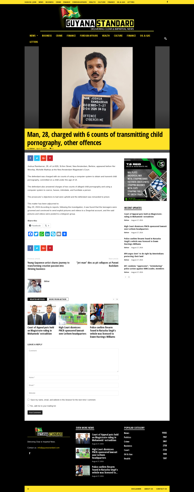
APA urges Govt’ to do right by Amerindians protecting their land (144, 255)
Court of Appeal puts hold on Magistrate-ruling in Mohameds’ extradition (41, 330)
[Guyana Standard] (97, 18)
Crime (58, 2)
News (41, 2)
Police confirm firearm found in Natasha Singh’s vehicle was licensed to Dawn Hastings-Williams (103, 332)
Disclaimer (136, 489)
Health (92, 2)
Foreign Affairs (79, 2)
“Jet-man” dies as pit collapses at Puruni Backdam (97, 264)
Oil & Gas (121, 2)
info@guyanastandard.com (48, 448)
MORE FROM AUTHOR (57, 299)
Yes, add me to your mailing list (42, 406)
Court (126, 450)
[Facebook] (167, 2)
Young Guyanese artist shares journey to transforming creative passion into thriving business (48, 265)
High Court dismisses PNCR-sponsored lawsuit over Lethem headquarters (72, 330)
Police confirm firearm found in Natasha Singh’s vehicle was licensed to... (105, 469)
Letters (130, 2)
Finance (66, 2)
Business (50, 2)
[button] (165, 39)
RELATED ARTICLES (37, 299)
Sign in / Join (30, 2)
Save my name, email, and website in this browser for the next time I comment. (63, 400)
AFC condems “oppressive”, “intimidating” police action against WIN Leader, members (144, 267)
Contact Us (161, 489)
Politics (127, 437)
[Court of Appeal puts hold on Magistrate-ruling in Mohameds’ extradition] (42, 314)
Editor (32, 148)
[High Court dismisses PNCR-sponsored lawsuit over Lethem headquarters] (73, 314)
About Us (148, 489)
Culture (101, 2)
